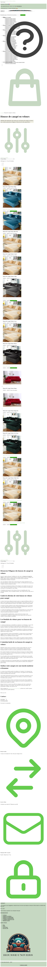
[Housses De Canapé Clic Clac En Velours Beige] (12, 498)
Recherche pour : (3, 15)
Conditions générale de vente (8, 919)
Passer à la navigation (4, 1)
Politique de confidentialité (8, 917)
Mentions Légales (6, 920)
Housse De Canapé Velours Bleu (9, 209)
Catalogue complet (23, 965)
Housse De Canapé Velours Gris (9, 298)
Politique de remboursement (8, 918)
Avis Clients (5, 927)
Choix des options (13, 211)
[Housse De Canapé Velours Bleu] (12, 207)
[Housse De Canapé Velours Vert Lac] (12, 453)
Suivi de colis (5, 928)
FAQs (4, 17)
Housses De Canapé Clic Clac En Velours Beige (12, 500)
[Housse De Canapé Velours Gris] (12, 296)
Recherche (23, 15)
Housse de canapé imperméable (14, 688)
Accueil (1, 112)
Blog (4, 925)
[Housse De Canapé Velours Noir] (12, 364)
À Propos (5, 915)
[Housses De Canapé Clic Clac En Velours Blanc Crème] (12, 520)
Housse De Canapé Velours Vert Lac (10, 455)
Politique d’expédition (7, 916)
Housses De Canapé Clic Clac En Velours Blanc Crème (14, 522)
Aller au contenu (12, 1)
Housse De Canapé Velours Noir (9, 365)
